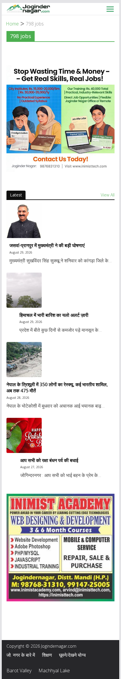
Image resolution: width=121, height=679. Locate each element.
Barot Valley (18, 670)
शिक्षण (47, 655)
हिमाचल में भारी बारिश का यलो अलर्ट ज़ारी (53, 315)
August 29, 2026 (20, 252)
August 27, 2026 (31, 467)
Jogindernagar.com (58, 646)
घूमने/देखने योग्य (72, 655)
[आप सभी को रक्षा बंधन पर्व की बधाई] (60, 435)
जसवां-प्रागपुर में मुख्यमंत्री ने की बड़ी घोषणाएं (47, 245)
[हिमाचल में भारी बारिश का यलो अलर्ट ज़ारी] (60, 290)
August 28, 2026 (17, 398)
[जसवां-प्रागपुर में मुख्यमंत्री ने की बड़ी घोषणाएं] (60, 220)
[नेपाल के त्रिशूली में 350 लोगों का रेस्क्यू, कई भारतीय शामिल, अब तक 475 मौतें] (60, 359)
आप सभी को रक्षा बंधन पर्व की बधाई (49, 460)
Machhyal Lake (54, 670)
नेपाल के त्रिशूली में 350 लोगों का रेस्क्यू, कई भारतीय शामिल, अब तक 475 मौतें (57, 388)
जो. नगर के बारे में (20, 655)
